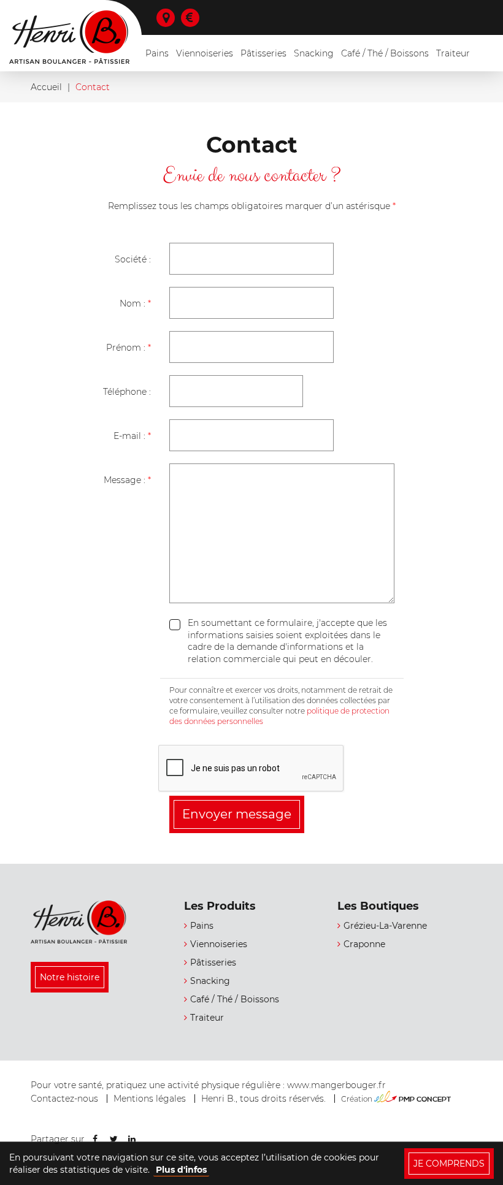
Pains (157, 53)
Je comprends (449, 1163)
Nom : (135, 303)
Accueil (46, 87)
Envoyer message (236, 814)
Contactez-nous (64, 1098)
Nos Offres (193, 18)
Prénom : (128, 347)
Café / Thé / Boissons (385, 53)
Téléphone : (127, 391)
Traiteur (453, 53)
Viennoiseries (204, 53)
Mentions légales (149, 1098)
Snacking (314, 53)
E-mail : (132, 435)
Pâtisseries (263, 53)
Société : (133, 259)
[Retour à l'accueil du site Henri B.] (79, 922)
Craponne (364, 944)
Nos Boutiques (168, 18)
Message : (127, 480)
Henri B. (69, 37)
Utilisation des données (120, 637)
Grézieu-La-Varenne (385, 925)
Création (396, 1098)
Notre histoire (69, 977)
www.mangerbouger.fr (336, 1085)
